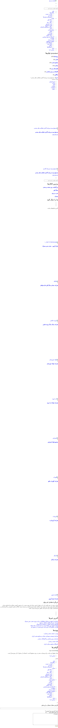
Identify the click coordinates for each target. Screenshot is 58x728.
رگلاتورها (52, 12)
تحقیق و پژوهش (50, 41)
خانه (57, 77)
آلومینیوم (50, 684)
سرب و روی (49, 24)
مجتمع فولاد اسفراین (53, 442)
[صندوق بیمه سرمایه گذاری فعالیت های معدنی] (46, 128)
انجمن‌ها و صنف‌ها (47, 17)
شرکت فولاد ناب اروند (52, 402)
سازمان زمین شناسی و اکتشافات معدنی (48, 638)
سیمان (50, 32)
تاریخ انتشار (52, 81)
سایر (51, 678)
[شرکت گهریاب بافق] (55, 477)
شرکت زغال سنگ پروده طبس (50, 324)
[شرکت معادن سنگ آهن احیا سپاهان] (56, 281)
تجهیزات (53, 688)
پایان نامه (49, 44)
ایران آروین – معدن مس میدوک (50, 246)
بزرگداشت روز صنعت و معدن (50, 187)
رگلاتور (56, 74)
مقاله (50, 45)
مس (51, 21)
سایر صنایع (49, 685)
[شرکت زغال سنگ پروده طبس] (54, 320)
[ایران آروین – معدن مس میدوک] (51, 242)
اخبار (56, 59)
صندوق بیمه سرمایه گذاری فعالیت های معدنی (46, 132)
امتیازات (53, 87)
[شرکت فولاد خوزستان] (53, 359)
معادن (52, 18)
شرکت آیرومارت (54, 520)
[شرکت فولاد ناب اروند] (55, 398)
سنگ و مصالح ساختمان (46, 27)
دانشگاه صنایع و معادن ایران (51, 644)
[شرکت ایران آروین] (54, 594)
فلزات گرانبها (48, 25)
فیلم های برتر (54, 68)
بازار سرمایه (52, 689)
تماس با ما (51, 50)
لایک (54, 84)
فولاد (51, 31)
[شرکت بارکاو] (56, 555)
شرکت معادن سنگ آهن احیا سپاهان (49, 285)
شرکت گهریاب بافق (53, 481)
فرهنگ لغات (49, 42)
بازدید (53, 83)
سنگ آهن (49, 19)
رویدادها (56, 56)
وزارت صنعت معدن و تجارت (51, 633)
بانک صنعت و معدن (53, 641)
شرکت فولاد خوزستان (52, 363)
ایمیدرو (50, 15)
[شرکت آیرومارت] (55, 516)
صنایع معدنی (51, 29)
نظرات (53, 86)
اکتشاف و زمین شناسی (52, 71)
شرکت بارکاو (54, 559)
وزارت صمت (48, 14)
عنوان (53, 89)
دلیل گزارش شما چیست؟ (51, 711)
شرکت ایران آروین (53, 598)
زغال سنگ (49, 22)
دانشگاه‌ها (49, 697)
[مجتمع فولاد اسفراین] (55, 438)
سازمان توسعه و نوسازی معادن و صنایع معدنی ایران (45, 636)
